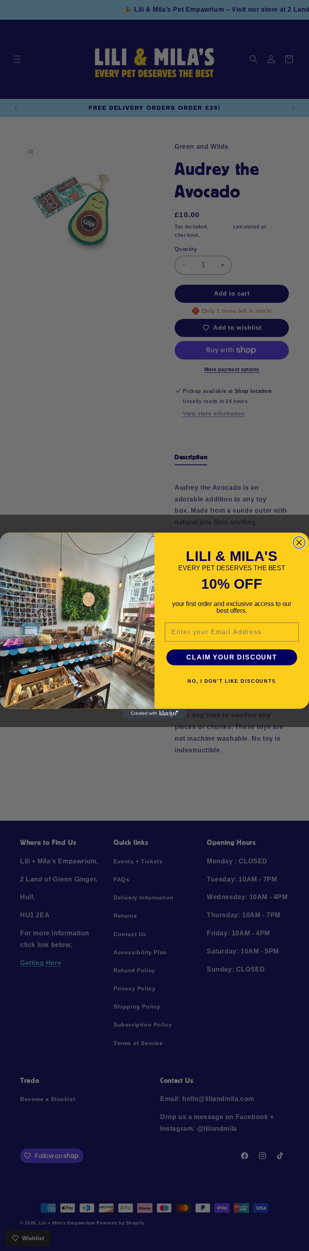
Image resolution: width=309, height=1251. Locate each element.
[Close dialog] (299, 543)
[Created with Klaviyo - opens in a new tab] (154, 714)
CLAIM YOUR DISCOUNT (231, 657)
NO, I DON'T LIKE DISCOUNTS (231, 681)
